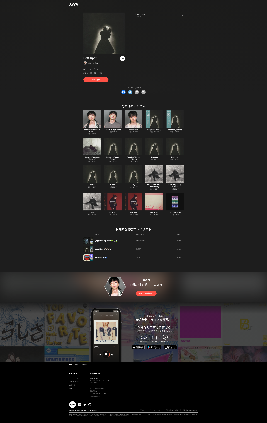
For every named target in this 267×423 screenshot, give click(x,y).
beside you (154, 212)
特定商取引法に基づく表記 (190, 410)
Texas (92, 184)
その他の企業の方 (95, 396)
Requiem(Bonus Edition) (112, 158)
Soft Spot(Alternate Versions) (92, 158)
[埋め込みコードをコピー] (143, 92)
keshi (97, 63)
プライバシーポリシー (155, 410)
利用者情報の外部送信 (172, 410)
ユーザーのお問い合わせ (97, 388)
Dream (112, 184)
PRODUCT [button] (74, 373)
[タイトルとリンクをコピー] (137, 92)
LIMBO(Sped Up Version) (174, 185)
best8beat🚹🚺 (101, 257)
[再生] (122, 58)
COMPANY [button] (95, 373)
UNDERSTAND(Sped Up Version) (154, 185)
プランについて (74, 381)
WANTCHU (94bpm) (113, 129)
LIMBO (92, 212)
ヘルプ (71, 388)
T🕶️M (138, 257)
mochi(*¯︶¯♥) (140, 241)
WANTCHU (133, 129)
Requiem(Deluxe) (154, 129)
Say (133, 184)
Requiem (154, 157)
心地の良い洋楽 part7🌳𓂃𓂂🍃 (106, 241)
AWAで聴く (96, 79)
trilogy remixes (175, 212)
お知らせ (72, 385)
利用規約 (142, 410)
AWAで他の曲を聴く (146, 293)
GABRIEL (113, 212)
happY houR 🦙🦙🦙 (103, 249)
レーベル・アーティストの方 (98, 394)
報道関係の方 (94, 391)
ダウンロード (73, 378)
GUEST (138, 249)
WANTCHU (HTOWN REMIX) (92, 130)
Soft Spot (141, 14)
